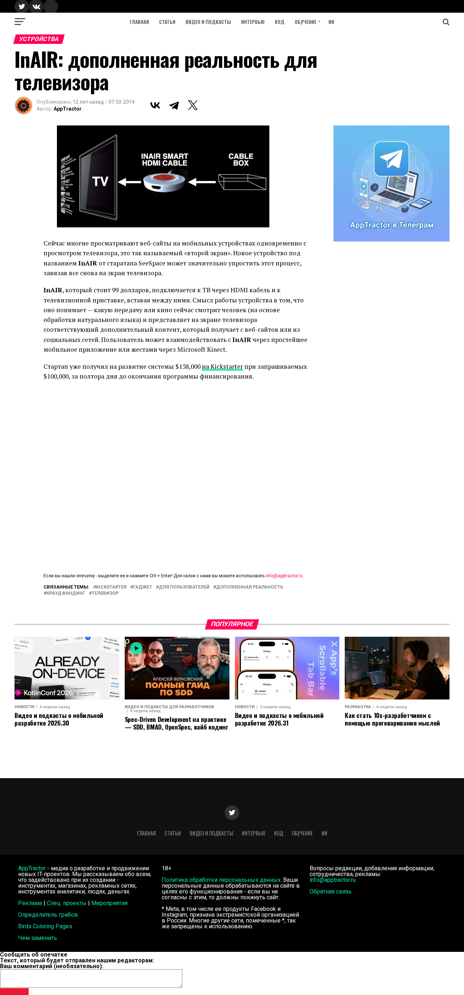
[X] (193, 105)
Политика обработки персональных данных (221, 879)
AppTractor (68, 109)
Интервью (253, 21)
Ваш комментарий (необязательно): (51, 966)
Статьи (167, 21)
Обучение (305, 21)
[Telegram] (174, 105)
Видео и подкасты (208, 21)
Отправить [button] (14, 991)
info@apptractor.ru (284, 575)
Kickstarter (111, 587)
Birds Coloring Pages (45, 926)
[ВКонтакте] (155, 105)
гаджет (142, 587)
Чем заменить (37, 937)
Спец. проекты (67, 903)
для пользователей (184, 587)
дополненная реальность (249, 587)
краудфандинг (65, 593)
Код (280, 21)
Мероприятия (109, 903)
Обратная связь (331, 891)
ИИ (331, 21)
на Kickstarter (222, 366)
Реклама (30, 903)
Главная (139, 21)
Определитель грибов (48, 914)
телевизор (105, 593)
